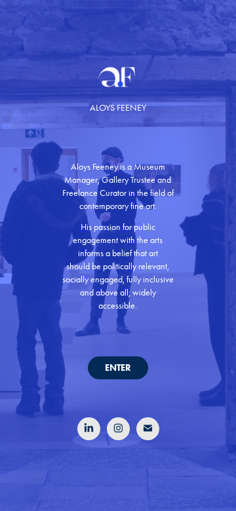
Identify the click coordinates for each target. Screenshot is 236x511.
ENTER (118, 367)
